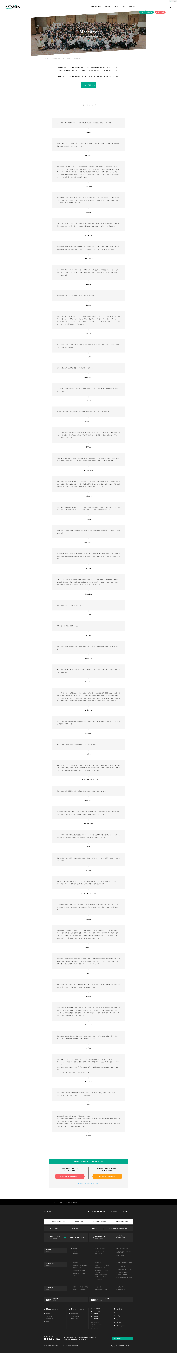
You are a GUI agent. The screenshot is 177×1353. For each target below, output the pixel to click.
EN (175, 1)
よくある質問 (97, 1308)
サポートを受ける (147, 12)
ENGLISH (127, 1211)
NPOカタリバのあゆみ (122, 1248)
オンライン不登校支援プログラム (124, 1263)
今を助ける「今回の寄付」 (79, 1290)
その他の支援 (98, 1287)
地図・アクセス (120, 1255)
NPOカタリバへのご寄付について (89, 1183)
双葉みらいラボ (77, 1268)
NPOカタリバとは (96, 7)
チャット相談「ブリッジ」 (123, 1267)
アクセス (115, 1211)
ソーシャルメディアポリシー (98, 1326)
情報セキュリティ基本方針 (97, 1324)
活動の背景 (75, 1254)
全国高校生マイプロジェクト (102, 1265)
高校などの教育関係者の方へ (119, 1229)
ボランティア (97, 1311)
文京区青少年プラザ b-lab (79, 1273)
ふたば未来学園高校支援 (79, 1270)
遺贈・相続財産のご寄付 (101, 1290)
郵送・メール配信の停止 (122, 1221)
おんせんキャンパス (100, 1262)
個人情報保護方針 (95, 1322)
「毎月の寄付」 (69, 1176)
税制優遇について (120, 1290)
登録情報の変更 (79, 1221)
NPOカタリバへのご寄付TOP (58, 58)
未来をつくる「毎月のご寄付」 (80, 1287)
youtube (101, 1211)
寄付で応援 (161, 12)
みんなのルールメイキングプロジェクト (101, 1271)
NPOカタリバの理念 (100, 1248)
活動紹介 (116, 7)
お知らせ (48, 1313)
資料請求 (96, 1318)
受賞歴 (47, 1321)
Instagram (95, 1211)
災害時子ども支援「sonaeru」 (102, 1268)
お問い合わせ (133, 7)
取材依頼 (96, 1313)
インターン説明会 (75, 1316)
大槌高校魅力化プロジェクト (80, 1265)
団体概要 (107, 7)
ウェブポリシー (94, 1328)
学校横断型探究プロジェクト (123, 1269)
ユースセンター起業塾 (121, 1272)
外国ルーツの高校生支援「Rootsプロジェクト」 (101, 1275)
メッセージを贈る (87, 85)
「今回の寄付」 (107, 1176)
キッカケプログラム (100, 1279)
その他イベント (74, 1318)
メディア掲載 (49, 1316)
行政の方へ (95, 1229)
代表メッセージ (77, 1251)
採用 (124, 7)
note (98, 1211)
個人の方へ (55, 1229)
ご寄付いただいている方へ (58, 1222)
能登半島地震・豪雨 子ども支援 (124, 1277)
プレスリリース (49, 1318)
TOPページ (47, 58)
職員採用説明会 (74, 1313)
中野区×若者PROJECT (121, 1275)
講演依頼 (96, 1316)
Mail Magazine (104, 1211)
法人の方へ (75, 1229)
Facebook (89, 1211)
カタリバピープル (99, 1254)
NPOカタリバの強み (100, 1251)
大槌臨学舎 (75, 1262)
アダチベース (76, 1276)
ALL (170, 8)
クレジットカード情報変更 (99, 1221)
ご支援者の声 (119, 1287)
